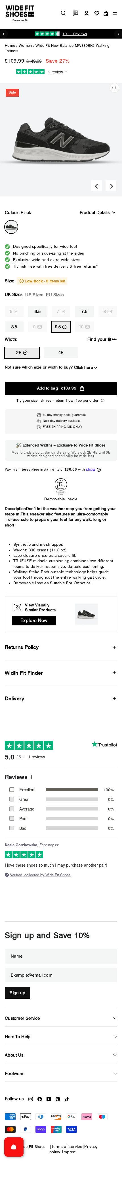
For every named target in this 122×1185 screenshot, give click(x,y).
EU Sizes (55, 294)
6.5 (38, 311)
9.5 (58, 326)
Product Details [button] (95, 212)
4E (61, 352)
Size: (35, 287)
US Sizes (34, 294)
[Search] (63, 13)
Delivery (14, 698)
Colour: (18, 212)
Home (10, 45)
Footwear (14, 1073)
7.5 (84, 311)
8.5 (14, 326)
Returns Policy (22, 647)
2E (19, 352)
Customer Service (22, 1018)
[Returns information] (103, 400)
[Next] (111, 185)
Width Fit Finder (24, 673)
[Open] (14, 1147)
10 (81, 326)
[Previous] (96, 185)
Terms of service (66, 1146)
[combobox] (63, 13)
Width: (11, 339)
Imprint (68, 1152)
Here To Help (18, 1036)
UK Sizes (13, 294)
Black (11, 227)
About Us (14, 1055)
